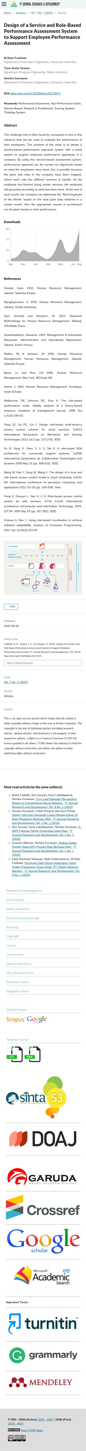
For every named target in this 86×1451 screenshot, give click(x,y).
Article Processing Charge (23, 918)
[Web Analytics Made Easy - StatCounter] (14, 1430)
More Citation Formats (20, 663)
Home (7, 13)
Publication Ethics (18, 982)
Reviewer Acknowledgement (24, 890)
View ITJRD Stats (32, 1430)
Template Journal (17, 1039)
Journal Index (15, 954)
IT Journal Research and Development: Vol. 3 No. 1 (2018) (43, 834)
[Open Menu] (4, 4)
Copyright (13, 936)
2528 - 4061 (45, 1419)
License (11, 945)
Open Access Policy (19, 963)
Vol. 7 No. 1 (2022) (42, 13)
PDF (12, 606)
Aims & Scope (15, 899)
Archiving (12, 927)
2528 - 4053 (15, 1423)
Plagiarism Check (18, 991)
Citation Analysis (17, 1009)
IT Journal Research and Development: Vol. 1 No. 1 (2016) (44, 850)
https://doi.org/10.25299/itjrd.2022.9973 (35, 93)
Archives (21, 13)
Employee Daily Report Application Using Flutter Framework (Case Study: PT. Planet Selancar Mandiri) (45, 867)
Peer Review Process (20, 973)
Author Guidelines (18, 909)
